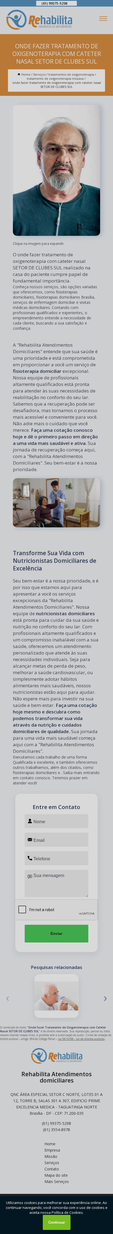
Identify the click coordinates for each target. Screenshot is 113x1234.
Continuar (56, 1222)
